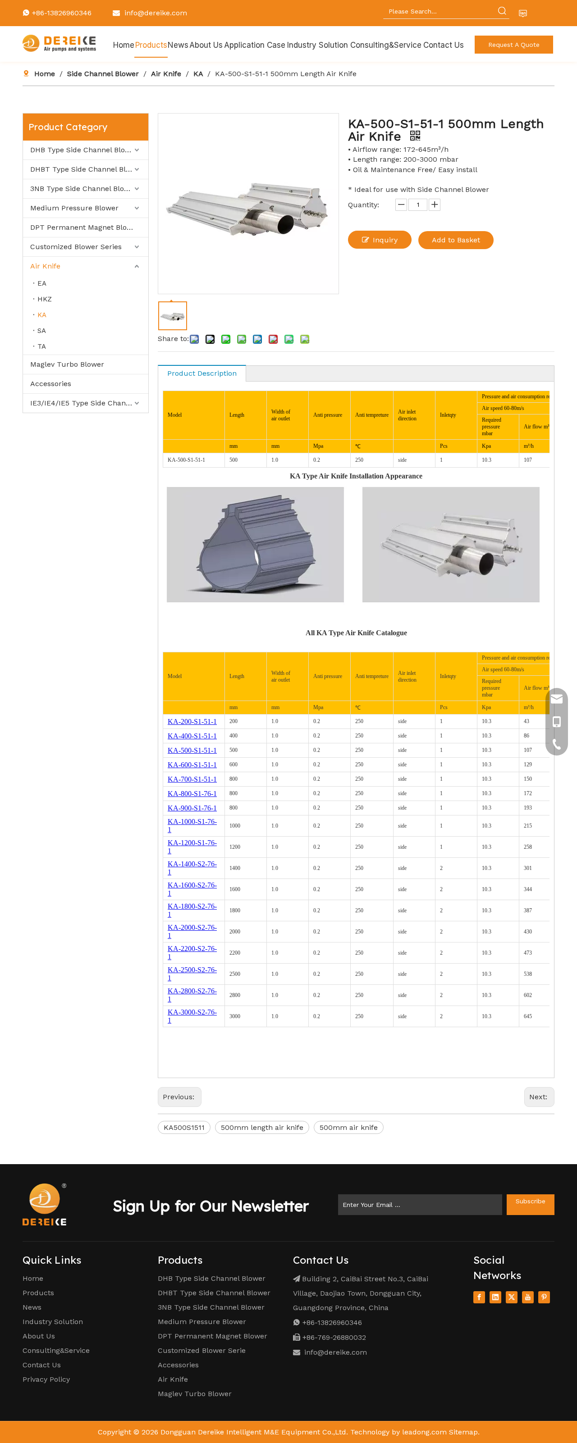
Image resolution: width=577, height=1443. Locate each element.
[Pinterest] (544, 1297)
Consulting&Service (56, 1350)
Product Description (202, 373)
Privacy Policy (46, 1379)
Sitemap (463, 1432)
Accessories (50, 383)
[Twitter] (511, 1297)
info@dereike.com (155, 13)
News (32, 1307)
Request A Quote (514, 44)
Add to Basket (456, 240)
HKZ (44, 299)
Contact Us (42, 1365)
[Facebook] (479, 1297)
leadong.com (424, 1432)
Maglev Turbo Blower (67, 364)
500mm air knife (349, 1127)
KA (41, 315)
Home (33, 1278)
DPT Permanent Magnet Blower (85, 227)
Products (38, 1292)
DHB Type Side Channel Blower (84, 150)
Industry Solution (53, 1321)
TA (41, 346)
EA (41, 283)
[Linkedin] (495, 1297)
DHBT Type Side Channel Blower (86, 169)
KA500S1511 (184, 1127)
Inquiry (385, 240)
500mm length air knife (262, 1127)
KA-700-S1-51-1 (192, 779)
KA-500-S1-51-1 (192, 750)
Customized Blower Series (76, 246)
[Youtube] (528, 1297)
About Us (39, 1336)
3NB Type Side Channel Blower (83, 188)
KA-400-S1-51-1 (192, 736)
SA (41, 331)
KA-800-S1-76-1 (192, 793)
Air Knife (45, 266)
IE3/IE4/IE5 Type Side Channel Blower (89, 403)
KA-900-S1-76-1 (192, 808)
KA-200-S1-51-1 (192, 721)
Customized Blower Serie (202, 1350)
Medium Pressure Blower (74, 208)
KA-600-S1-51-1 (192, 765)
